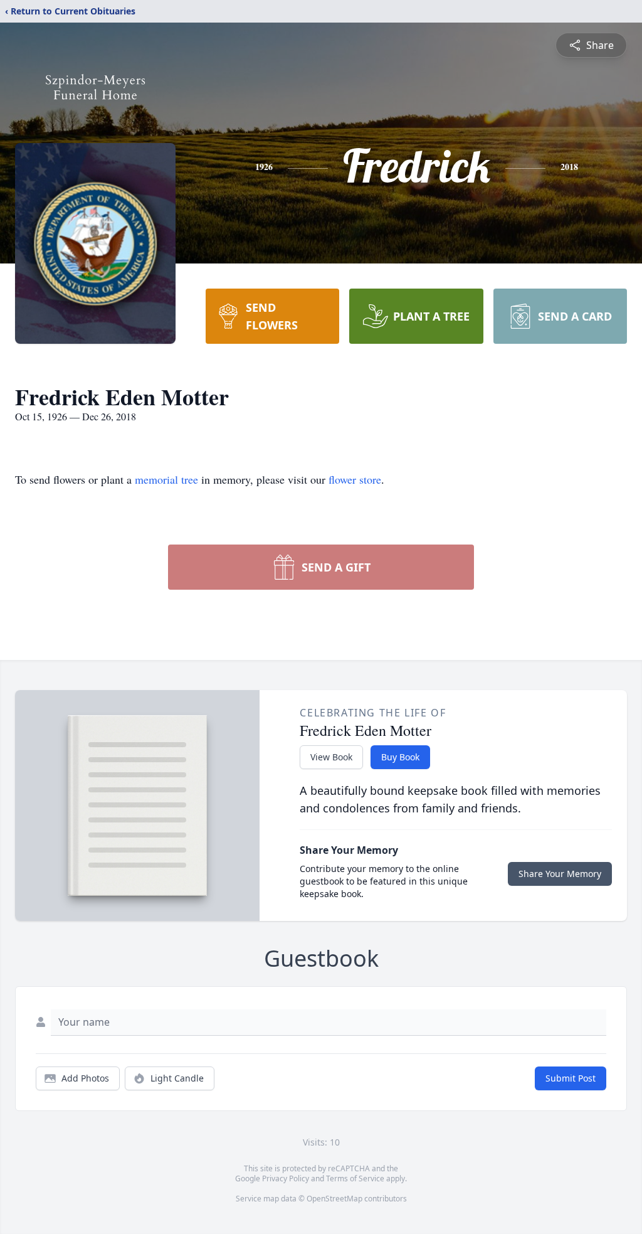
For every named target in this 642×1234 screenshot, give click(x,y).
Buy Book (400, 757)
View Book (331, 757)
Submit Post (570, 1078)
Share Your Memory (559, 874)
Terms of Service (355, 1178)
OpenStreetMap (334, 1198)
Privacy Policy (285, 1178)
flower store (355, 479)
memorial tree (166, 479)
